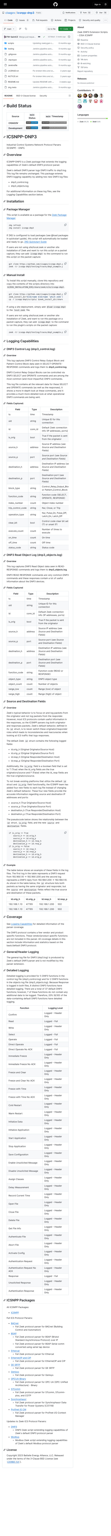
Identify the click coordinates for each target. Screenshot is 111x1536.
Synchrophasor (18, 1399)
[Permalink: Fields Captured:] (5, 403)
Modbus (15, 1437)
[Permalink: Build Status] (5, 106)
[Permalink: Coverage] (5, 917)
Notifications (70, 13)
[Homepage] (55, 4)
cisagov (10, 12)
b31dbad (51, 37)
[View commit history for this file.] (69, 37)
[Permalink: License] (5, 1450)
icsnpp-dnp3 (25, 12)
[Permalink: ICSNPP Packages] (5, 1300)
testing (11, 49)
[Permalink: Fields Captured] (5, 587)
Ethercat (15, 1350)
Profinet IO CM (18, 1409)
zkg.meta (12, 87)
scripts (11, 43)
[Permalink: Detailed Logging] (5, 970)
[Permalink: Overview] (5, 155)
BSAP (14, 1333)
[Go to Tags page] (26, 29)
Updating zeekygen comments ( (47, 43)
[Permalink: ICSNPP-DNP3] (5, 137)
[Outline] (69, 95)
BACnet (15, 1323)
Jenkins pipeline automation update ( (49, 49)
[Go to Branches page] (20, 29)
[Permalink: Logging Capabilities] (5, 341)
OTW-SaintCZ (11, 37)
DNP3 (14, 1426)
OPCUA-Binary (18, 1378)
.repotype (12, 60)
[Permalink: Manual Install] (5, 275)
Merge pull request (27, 37)
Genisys (15, 1371)
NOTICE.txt (13, 76)
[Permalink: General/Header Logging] (5, 952)
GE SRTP (15, 1364)
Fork (86, 13)
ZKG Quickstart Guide (35, 241)
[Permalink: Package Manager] (5, 209)
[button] (66, 225)
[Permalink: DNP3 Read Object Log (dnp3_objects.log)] (5, 555)
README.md (13, 82)
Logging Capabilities (21, 924)
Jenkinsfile (12, 65)
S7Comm (15, 1389)
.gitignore (12, 54)
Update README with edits (45, 82)
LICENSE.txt (13, 71)
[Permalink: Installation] (5, 201)
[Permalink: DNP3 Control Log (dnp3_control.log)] (5, 349)
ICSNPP (15, 1312)
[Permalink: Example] (5, 865)
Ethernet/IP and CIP (21, 1357)
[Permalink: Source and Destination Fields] (5, 701)
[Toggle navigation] (5, 4)
